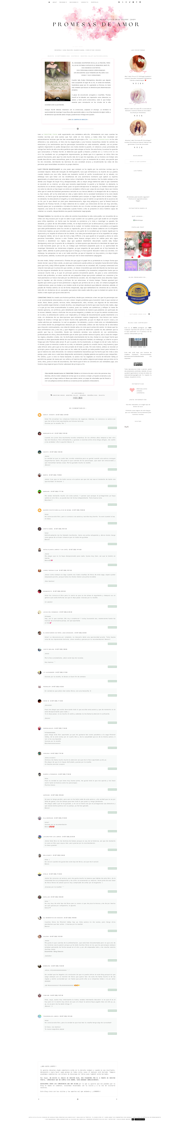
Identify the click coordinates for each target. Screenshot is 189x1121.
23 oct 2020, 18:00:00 (78, 510)
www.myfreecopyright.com (133, 375)
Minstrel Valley (72, 395)
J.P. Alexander (48, 672)
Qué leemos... (138, 216)
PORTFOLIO (94, 2)
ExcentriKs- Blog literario (54, 951)
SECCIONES (74, 2)
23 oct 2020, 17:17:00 (57, 491)
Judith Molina (48, 649)
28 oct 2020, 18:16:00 (66, 1016)
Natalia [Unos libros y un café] (55, 549)
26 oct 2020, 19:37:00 (56, 995)
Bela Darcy (47, 855)
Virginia (46, 753)
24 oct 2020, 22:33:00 (68, 836)
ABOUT (55, 2)
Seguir (138, 201)
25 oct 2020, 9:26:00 (59, 855)
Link (69, 119)
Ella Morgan (48, 818)
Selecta (102, 395)
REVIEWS (63, 2)
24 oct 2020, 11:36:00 (60, 728)
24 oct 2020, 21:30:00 (60, 818)
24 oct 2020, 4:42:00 (58, 686)
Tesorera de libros (51, 1016)
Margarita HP (48, 433)
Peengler (47, 686)
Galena (46, 936)
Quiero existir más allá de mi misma (57, 510)
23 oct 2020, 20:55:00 (59, 591)
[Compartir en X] (78, 398)
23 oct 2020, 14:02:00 (56, 452)
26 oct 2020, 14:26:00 (57, 966)
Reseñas (83, 395)
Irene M (46, 701)
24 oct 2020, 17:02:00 (64, 774)
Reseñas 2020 (93, 395)
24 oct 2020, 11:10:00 (56, 701)
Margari (46, 491)
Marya (45, 475)
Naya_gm (46, 897)
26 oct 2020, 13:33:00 (56, 936)
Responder (112, 427)
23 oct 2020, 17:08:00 (55, 475)
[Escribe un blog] (76, 398)
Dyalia (45, 874)
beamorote (47, 591)
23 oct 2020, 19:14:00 (75, 549)
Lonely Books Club (50, 570)
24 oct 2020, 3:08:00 (61, 649)
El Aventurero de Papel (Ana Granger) (58, 632)
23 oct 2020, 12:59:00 (62, 414)
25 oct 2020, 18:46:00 (57, 897)
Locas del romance (50, 612)
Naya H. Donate (49, 414)
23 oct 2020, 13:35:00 (61, 433)
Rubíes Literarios (50, 774)
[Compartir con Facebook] (80, 398)
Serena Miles (48, 728)
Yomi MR (46, 995)
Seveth (46, 452)
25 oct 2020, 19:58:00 (70, 917)
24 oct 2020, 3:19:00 (61, 672)
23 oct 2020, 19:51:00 (65, 570)
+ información (139, 1119)
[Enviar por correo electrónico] (74, 398)
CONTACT (84, 2)
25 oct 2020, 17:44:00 (55, 874)
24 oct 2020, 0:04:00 (80, 633)
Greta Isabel (48, 528)
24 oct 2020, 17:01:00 (57, 753)
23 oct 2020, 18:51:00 (60, 529)
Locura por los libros (52, 836)
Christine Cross (59, 395)
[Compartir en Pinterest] (81, 398)
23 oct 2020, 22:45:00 (65, 612)
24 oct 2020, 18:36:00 (57, 795)
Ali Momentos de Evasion (53, 917)
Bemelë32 (46, 966)
